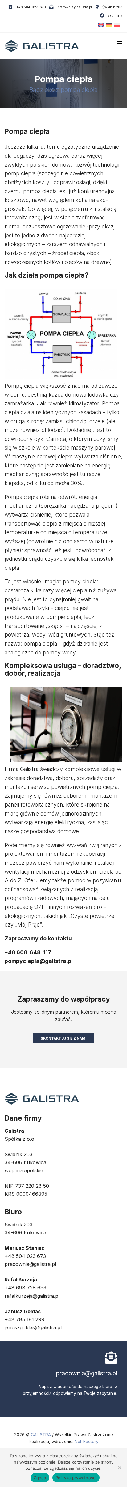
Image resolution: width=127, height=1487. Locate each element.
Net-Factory (87, 1441)
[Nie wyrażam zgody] (119, 1467)
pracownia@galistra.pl (74, 7)
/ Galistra (114, 16)
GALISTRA (41, 1434)
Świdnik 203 (112, 7)
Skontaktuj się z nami (63, 1038)
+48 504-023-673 (30, 7)
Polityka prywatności (75, 1477)
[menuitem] (100, 25)
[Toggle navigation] (119, 43)
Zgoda (40, 1477)
